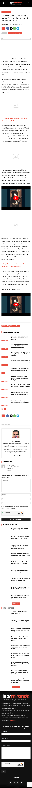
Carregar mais (16, 603)
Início (2, 423)
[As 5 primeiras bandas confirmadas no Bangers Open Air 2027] (5, 581)
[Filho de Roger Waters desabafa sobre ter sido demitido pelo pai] (5, 395)
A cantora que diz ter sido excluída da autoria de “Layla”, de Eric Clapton (20, 647)
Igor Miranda (8, 24)
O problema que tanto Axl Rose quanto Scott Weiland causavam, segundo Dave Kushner (20, 345)
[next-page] (5, 409)
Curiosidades (6, 12)
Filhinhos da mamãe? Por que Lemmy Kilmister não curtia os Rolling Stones (19, 378)
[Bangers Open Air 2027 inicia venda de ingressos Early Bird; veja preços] (5, 556)
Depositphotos (12, 720)
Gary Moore (11, 33)
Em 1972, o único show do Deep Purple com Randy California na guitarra (19, 337)
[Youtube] (19, 455)
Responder (9, 470)
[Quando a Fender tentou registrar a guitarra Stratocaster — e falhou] (5, 539)
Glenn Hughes (18, 33)
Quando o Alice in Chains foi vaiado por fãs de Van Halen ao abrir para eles (20, 386)
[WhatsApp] (14, 28)
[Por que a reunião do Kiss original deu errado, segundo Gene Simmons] (5, 598)
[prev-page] (2, 409)
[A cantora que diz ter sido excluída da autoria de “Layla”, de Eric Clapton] (5, 648)
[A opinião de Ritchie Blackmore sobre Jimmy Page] (5, 573)
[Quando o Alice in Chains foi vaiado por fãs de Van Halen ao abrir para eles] (5, 387)
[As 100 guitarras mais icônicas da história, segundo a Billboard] (5, 371)
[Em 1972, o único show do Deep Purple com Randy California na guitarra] (5, 338)
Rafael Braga (10, 465)
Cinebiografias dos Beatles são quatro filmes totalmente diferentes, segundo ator (19, 546)
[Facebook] (7, 28)
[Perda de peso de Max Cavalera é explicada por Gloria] (5, 531)
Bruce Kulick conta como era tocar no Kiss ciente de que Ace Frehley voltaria (20, 630)
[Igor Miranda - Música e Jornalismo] (16, 3)
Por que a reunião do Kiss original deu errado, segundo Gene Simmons (20, 597)
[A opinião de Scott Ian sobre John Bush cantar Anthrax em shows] (5, 589)
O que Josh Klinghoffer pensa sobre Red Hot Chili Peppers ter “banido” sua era (19, 672)
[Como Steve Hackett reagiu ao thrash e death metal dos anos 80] (5, 403)
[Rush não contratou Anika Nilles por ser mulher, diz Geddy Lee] (5, 564)
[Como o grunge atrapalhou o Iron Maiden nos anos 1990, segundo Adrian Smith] (5, 681)
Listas (3, 373)
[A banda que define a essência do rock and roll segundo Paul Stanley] (5, 363)
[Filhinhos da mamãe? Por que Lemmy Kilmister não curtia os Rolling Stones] (5, 379)
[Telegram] (17, 28)
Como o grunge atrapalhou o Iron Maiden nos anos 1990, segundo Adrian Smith (20, 680)
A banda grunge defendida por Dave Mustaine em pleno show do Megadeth (20, 663)
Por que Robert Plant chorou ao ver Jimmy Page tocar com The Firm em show (20, 354)
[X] (11, 28)
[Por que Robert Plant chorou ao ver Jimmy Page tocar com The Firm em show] (5, 354)
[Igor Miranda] (2, 24)
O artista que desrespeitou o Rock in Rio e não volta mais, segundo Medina (20, 655)
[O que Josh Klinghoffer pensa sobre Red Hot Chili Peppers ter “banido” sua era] (5, 673)
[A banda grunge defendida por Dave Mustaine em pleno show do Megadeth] (5, 664)
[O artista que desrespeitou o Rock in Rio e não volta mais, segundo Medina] (5, 656)
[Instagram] (14, 455)
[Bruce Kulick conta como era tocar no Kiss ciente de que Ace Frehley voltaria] (5, 631)
